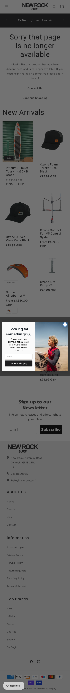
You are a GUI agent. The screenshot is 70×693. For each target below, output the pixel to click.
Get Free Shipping (18, 363)
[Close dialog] (65, 324)
